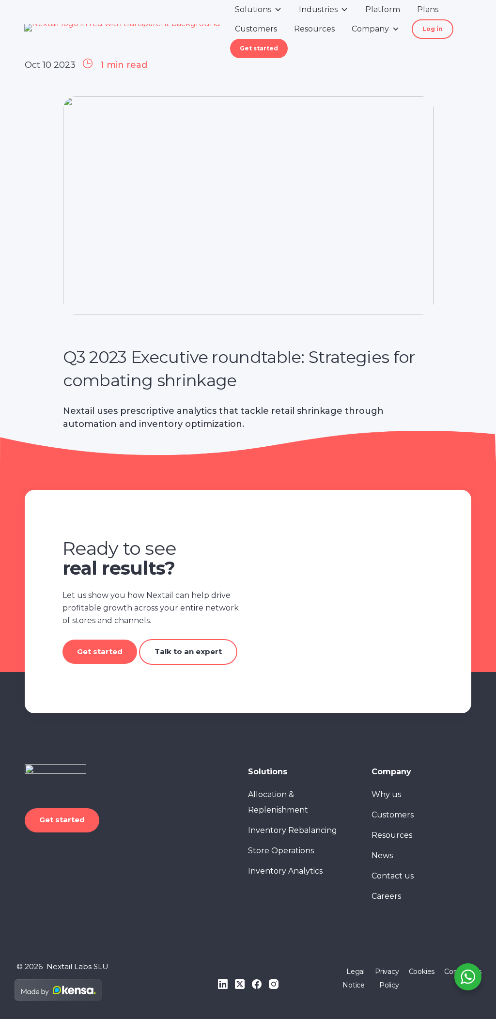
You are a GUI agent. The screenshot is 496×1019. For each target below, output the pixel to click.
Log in (432, 28)
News (382, 855)
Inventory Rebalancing (292, 830)
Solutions (253, 9)
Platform (382, 9)
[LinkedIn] (223, 984)
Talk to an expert (188, 651)
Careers (386, 896)
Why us (386, 794)
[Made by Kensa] (58, 990)
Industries (318, 9)
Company (370, 28)
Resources (314, 28)
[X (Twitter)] (240, 984)
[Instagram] (274, 984)
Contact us (393, 875)
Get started (259, 48)
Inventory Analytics (285, 871)
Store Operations (281, 850)
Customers (256, 28)
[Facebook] (257, 984)
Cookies (422, 971)
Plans (427, 9)
